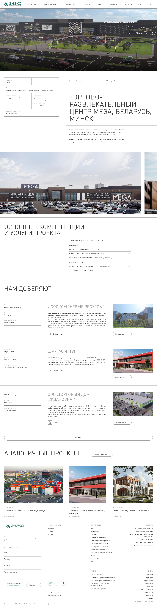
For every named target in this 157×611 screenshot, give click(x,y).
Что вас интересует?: (11, 572)
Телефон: (7, 559)
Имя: (6, 552)
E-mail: (7, 565)
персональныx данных (13, 585)
